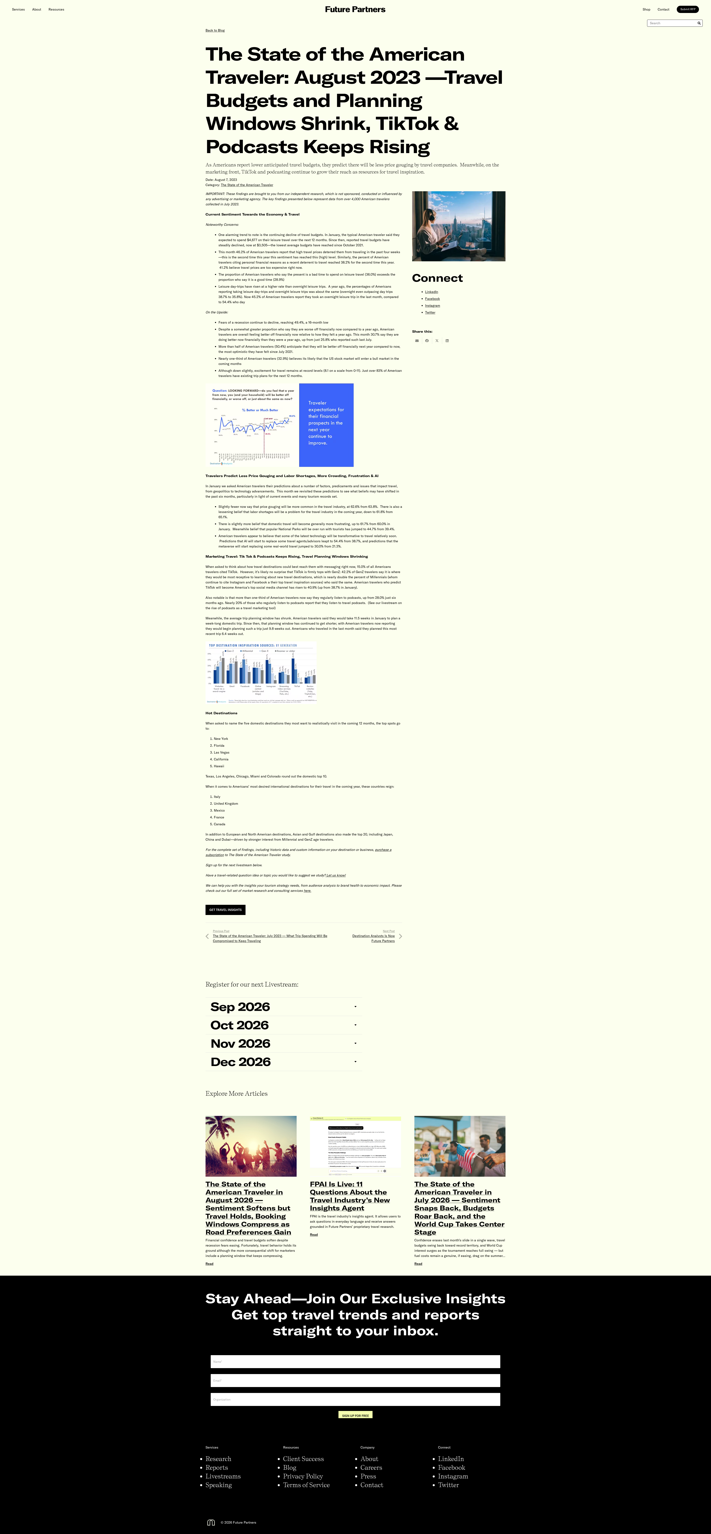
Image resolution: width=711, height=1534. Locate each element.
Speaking (219, 1485)
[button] (27, 9)
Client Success (303, 1458)
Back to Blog (215, 30)
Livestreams (223, 1476)
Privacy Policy (303, 1476)
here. (307, 890)
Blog (289, 1467)
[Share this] (427, 340)
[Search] (699, 23)
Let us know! (336, 875)
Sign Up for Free (355, 1416)
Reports (217, 1467)
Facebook (432, 299)
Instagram (432, 305)
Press (368, 1476)
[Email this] (417, 340)
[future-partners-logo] (355, 9)
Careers (371, 1467)
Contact (371, 1485)
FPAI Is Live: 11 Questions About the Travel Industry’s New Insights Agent (350, 1196)
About (369, 1458)
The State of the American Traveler (247, 185)
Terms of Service (306, 1485)
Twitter (430, 312)
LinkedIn (431, 292)
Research (218, 1458)
